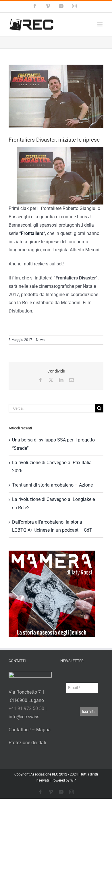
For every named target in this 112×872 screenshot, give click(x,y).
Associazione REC (44, 774)
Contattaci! (20, 729)
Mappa (43, 729)
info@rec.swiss (24, 716)
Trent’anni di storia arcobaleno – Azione (52, 485)
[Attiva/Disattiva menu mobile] (100, 24)
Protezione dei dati (27, 742)
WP (73, 780)
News (40, 340)
